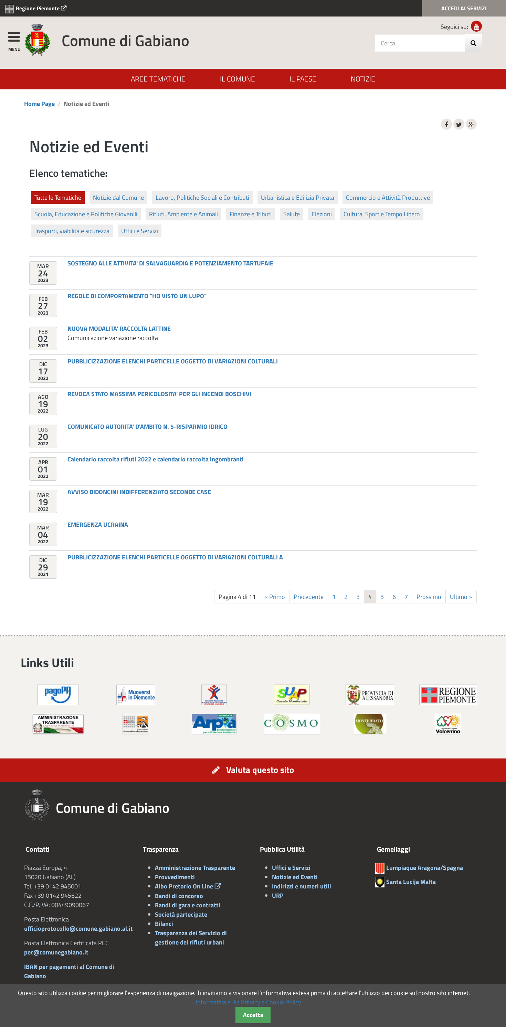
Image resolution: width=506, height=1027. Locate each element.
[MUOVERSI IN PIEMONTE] (135, 694)
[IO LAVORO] (214, 694)
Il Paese (302, 78)
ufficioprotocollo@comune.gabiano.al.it (78, 928)
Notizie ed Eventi (295, 877)
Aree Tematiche (158, 78)
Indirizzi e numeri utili (301, 886)
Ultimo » (461, 596)
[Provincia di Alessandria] (370, 694)
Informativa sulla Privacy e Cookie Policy (248, 1002)
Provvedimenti (175, 877)
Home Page (39, 103)
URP (278, 895)
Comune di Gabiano (125, 40)
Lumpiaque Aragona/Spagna (424, 867)
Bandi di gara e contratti (187, 905)
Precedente (309, 596)
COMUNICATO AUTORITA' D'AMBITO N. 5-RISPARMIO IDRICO (147, 426)
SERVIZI (464, 8)
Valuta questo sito (260, 769)
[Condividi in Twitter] (458, 124)
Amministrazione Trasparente (195, 867)
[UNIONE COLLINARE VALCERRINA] (448, 723)
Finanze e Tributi (251, 214)
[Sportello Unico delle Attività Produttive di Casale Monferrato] (292, 694)
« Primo (274, 596)
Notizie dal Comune (118, 197)
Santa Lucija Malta (411, 881)
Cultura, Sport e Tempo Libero (382, 214)
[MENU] (13, 35)
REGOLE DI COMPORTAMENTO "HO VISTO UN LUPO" (137, 296)
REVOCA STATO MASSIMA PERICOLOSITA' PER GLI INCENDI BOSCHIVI (159, 393)
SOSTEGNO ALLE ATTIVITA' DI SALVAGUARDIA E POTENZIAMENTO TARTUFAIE (170, 263)
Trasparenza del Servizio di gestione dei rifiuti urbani (191, 937)
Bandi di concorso (179, 895)
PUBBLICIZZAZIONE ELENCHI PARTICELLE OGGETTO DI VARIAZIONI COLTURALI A (175, 557)
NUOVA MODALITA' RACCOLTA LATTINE (119, 328)
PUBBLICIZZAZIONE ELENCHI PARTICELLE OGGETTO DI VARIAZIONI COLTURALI (172, 361)
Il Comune (237, 78)
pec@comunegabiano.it (56, 952)
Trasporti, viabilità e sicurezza (71, 231)
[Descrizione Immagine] (136, 723)
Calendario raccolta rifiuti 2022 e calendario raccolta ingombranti (155, 459)
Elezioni (322, 214)
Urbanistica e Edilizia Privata (297, 197)
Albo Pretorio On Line (184, 886)
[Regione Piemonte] (448, 694)
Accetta (253, 1014)
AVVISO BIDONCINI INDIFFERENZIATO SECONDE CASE (139, 491)
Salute (291, 214)
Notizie (363, 78)
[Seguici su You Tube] (476, 26)
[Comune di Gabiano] (37, 39)
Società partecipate (181, 914)
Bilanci (164, 923)
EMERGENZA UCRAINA (97, 524)
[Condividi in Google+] (471, 124)
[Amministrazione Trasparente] (58, 723)
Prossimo (429, 596)
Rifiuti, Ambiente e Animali (183, 214)
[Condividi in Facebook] (446, 124)
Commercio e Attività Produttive (388, 197)
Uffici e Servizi (139, 231)
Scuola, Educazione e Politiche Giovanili (85, 214)
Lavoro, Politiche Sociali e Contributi (202, 197)
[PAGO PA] (57, 694)
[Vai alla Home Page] (40, 805)
